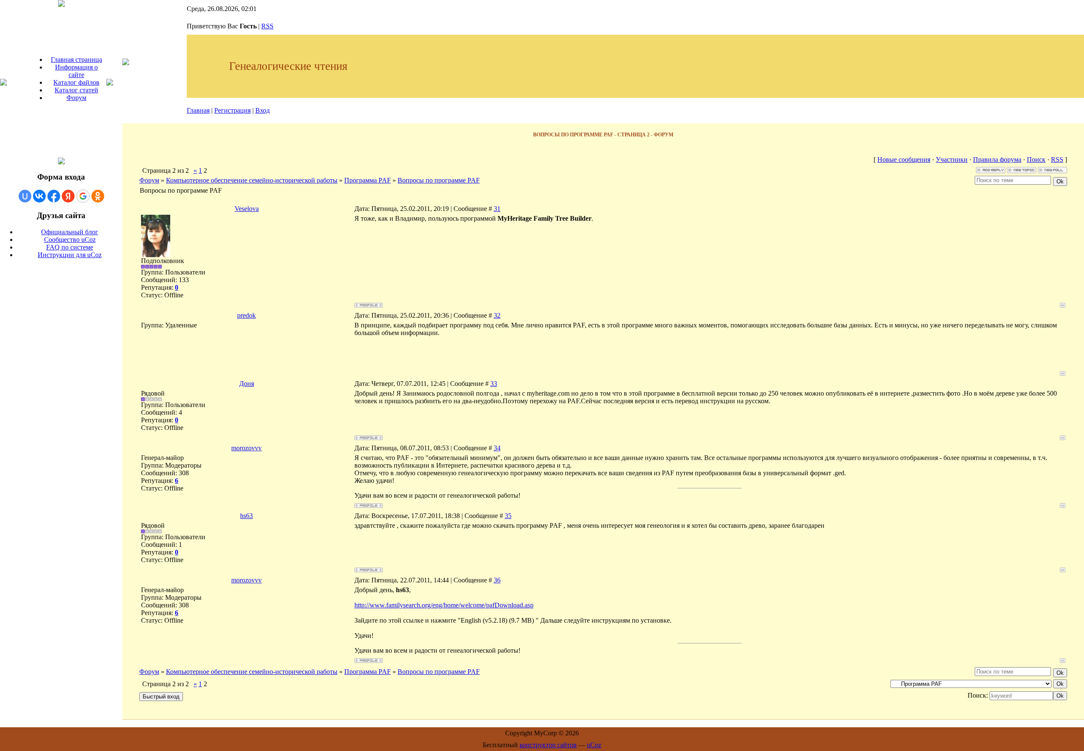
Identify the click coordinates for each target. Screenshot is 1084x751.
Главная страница (76, 59)
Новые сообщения (903, 159)
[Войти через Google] (83, 196)
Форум (76, 97)
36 (497, 580)
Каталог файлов (76, 82)
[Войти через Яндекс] (68, 196)
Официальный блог (69, 232)
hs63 (246, 515)
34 (497, 448)
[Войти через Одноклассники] (97, 196)
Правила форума (997, 159)
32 (497, 315)
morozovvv (246, 448)
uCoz (594, 744)
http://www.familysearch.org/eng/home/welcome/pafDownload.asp (444, 605)
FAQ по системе (69, 247)
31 (497, 208)
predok (246, 315)
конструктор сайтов (548, 744)
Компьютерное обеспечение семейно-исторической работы (251, 180)
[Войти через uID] (25, 196)
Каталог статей (76, 90)
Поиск (1036, 159)
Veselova (247, 208)
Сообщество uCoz (70, 239)
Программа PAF (367, 180)
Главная (198, 110)
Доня (246, 383)
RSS (267, 26)
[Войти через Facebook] (53, 196)
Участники (952, 159)
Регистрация (232, 110)
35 (508, 515)
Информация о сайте (76, 71)
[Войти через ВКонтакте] (39, 196)
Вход (262, 110)
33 (493, 383)
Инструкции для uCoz (70, 254)
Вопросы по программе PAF (439, 180)
